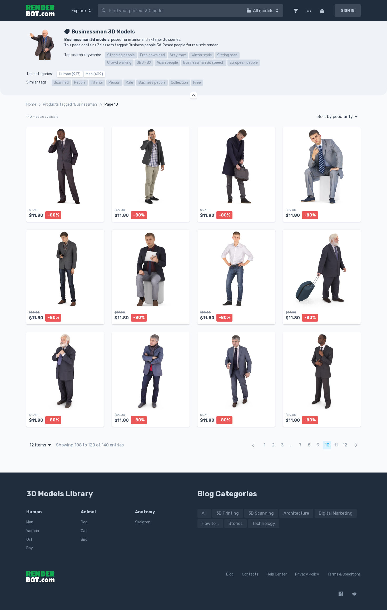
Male (129, 82)
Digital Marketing (336, 513)
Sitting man (227, 55)
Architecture (296, 513)
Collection (179, 82)
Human (34, 511)
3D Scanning (261, 513)
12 (345, 444)
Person (114, 82)
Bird (84, 539)
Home (31, 104)
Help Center (277, 574)
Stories (235, 523)
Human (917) (70, 74)
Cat (84, 531)
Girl (29, 539)
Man (29, 522)
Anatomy (145, 511)
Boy (29, 548)
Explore (79, 10)
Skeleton (142, 522)
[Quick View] (97, 213)
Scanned (61, 82)
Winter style (201, 55)
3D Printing (227, 513)
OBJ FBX (144, 62)
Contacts (250, 574)
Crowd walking (119, 62)
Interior (97, 82)
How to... (210, 523)
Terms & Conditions (344, 574)
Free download (152, 55)
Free (197, 82)
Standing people (121, 55)
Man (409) (94, 74)
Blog (230, 574)
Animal (88, 511)
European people (244, 62)
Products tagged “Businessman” (70, 104)
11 (336, 444)
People (80, 82)
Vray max (178, 55)
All (204, 513)
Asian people (167, 62)
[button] (295, 10)
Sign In (347, 10)
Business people (152, 82)
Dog (84, 522)
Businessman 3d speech (203, 62)
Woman (32, 531)
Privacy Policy (307, 574)
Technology (263, 523)
